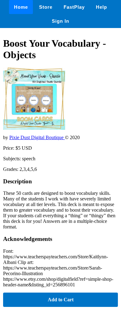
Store (45, 7)
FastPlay (74, 7)
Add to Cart (61, 299)
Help (101, 7)
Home (21, 7)
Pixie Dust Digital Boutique (37, 137)
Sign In (60, 21)
